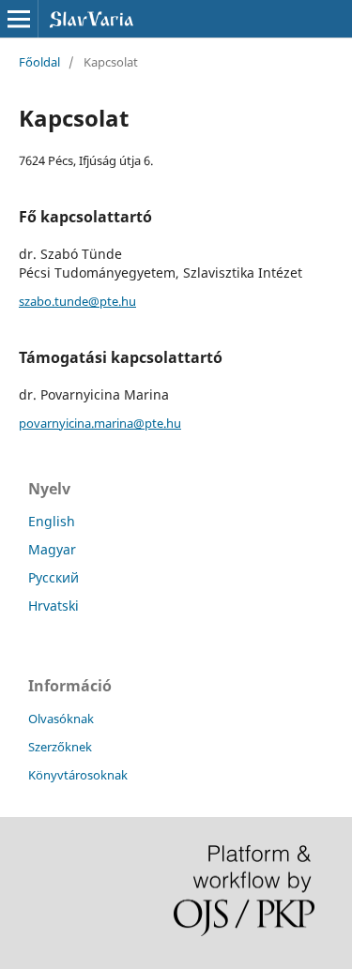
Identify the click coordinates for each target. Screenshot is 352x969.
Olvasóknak (61, 718)
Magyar (52, 549)
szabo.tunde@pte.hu (77, 301)
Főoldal (39, 61)
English (51, 521)
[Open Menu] (19, 19)
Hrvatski (53, 605)
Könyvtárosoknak (78, 774)
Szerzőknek (60, 746)
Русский (53, 577)
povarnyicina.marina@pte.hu (100, 423)
